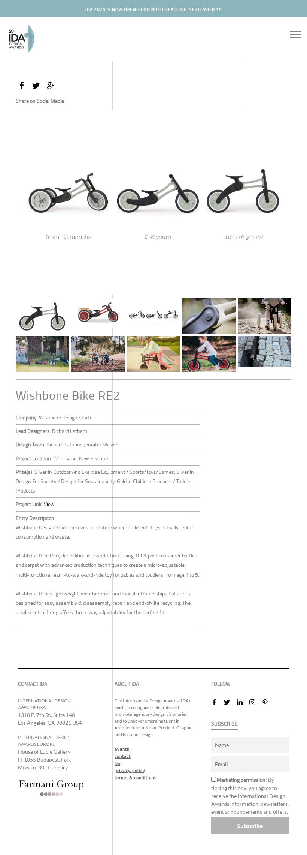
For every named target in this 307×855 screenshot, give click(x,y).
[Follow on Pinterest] (268, 702)
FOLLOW (220, 684)
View (49, 504)
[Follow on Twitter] (230, 702)
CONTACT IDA (32, 684)
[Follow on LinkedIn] (243, 702)
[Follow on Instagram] (255, 702)
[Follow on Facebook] (217, 702)
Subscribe (250, 826)
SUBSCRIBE (224, 724)
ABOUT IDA (127, 684)
